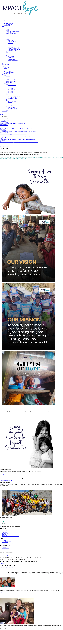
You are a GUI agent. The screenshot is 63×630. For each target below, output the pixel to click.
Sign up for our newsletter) (37, 593)
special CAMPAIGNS (2, 476)
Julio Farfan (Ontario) (11, 37)
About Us (3, 18)
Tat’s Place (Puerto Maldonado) (13, 60)
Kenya (7, 45)
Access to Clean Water (9, 28)
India (6, 93)
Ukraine (7, 109)
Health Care (8, 29)
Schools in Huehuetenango (12, 41)
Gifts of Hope (6, 22)
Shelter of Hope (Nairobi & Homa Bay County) (15, 49)
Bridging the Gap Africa (11, 46)
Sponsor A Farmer (11, 56)
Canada (7, 84)
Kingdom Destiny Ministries (12, 50)
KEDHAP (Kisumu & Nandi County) (14, 48)
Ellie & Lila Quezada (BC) (12, 36)
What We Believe (6, 67)
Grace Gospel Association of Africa (13, 47)
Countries (5, 35)
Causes (5, 75)
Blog (4, 20)
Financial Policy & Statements (8, 23)
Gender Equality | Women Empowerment (12, 31)
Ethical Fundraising (7, 25)
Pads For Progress (10, 32)
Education (7, 30)
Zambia (7, 110)
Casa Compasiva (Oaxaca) (12, 101)
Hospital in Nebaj (10, 40)
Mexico (7, 52)
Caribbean (7, 38)
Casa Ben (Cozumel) (11, 54)
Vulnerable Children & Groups (11, 33)
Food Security (8, 76)
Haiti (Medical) (10, 92)
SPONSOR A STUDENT (6, 64)
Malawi (7, 51)
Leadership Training (9, 34)
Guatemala (7, 39)
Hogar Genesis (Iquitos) (11, 59)
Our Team (5, 19)
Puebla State (10, 53)
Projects (3, 26)
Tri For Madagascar (11, 57)
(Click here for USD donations (27, 593)
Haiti (6, 42)
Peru (6, 58)
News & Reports (6, 21)
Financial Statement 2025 (10, 24)
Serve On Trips (4, 62)
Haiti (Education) (10, 43)
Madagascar (8, 55)
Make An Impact (4, 63)
